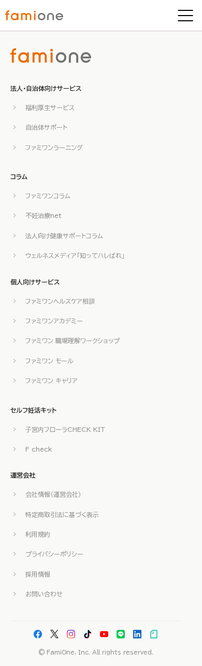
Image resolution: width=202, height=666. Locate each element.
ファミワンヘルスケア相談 (60, 301)
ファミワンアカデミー (54, 321)
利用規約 (37, 534)
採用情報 (37, 574)
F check (38, 449)
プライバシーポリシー (54, 554)
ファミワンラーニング (54, 147)
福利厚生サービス (50, 107)
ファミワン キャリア (51, 380)
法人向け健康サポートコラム (64, 236)
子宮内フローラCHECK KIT (65, 429)
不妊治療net (43, 215)
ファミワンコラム (47, 196)
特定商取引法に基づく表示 (62, 514)
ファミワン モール (49, 361)
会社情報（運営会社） (53, 494)
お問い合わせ (44, 594)
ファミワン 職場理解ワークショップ (72, 340)
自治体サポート (46, 127)
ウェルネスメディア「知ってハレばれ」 (75, 255)
